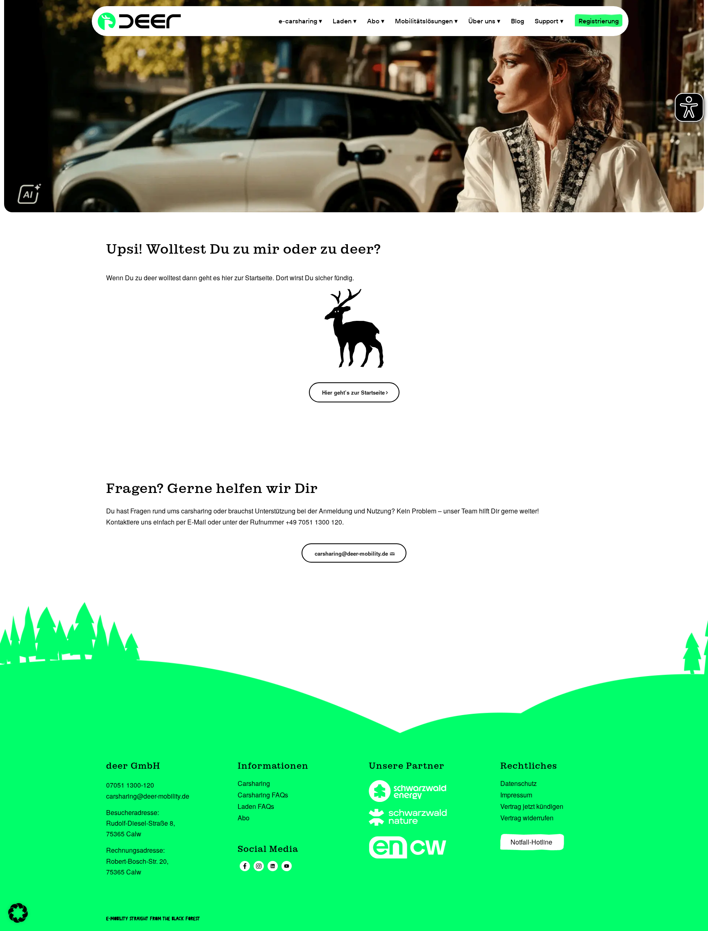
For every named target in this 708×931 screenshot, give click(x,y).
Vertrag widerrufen (527, 817)
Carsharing (254, 783)
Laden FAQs (256, 806)
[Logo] (147, 21)
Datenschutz (518, 783)
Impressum (516, 794)
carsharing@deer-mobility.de (147, 796)
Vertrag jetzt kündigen (531, 806)
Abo (244, 817)
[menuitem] (300, 21)
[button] (18, 913)
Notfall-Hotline (531, 842)
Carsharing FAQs (263, 794)
